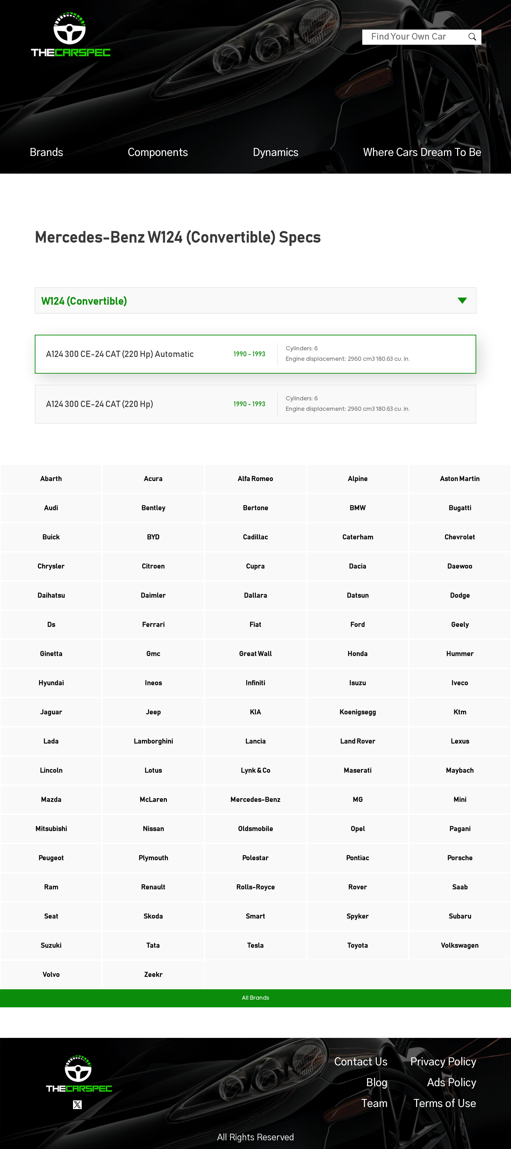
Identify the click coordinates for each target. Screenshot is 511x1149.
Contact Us (361, 1062)
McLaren (153, 799)
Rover (357, 887)
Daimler (153, 595)
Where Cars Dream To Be (422, 153)
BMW (358, 508)
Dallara (255, 595)
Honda (358, 653)
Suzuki (51, 945)
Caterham (357, 537)
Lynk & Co (255, 770)
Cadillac (255, 537)
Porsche (460, 858)
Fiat (255, 624)
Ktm (460, 712)
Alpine (358, 478)
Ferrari (153, 624)
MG (358, 799)
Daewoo (459, 566)
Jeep (153, 712)
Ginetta (51, 653)
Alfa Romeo (255, 478)
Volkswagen (460, 945)
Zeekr (153, 974)
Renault (153, 887)
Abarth (51, 478)
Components (158, 153)
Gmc (153, 653)
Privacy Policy (443, 1062)
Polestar (255, 858)
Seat (51, 916)
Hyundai (51, 683)
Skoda (153, 916)
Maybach (460, 770)
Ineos (153, 683)
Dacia (357, 566)
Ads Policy (451, 1083)
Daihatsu (51, 595)
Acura (153, 478)
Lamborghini (153, 741)
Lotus (153, 770)
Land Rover (357, 741)
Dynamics (276, 153)
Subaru (460, 916)
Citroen (153, 566)
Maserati (358, 770)
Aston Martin (460, 478)
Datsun (358, 595)
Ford (357, 624)
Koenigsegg (358, 712)
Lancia (255, 741)
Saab (460, 887)
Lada (51, 741)
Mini (460, 799)
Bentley (153, 508)
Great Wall (255, 653)
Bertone (255, 508)
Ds (51, 624)
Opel (358, 828)
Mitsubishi (51, 828)
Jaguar (51, 712)
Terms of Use (444, 1104)
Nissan (153, 828)
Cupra (255, 566)
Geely (460, 624)
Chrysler (51, 566)
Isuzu (357, 683)
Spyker (358, 916)
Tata (153, 945)
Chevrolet (460, 537)
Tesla (256, 945)
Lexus (460, 741)
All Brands (255, 998)
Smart (255, 916)
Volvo (51, 974)
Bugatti (460, 508)
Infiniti (255, 683)
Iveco (460, 683)
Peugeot (51, 858)
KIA (255, 712)
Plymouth (153, 858)
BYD (153, 537)
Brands (46, 153)
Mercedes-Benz (255, 799)
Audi (51, 508)
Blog (377, 1083)
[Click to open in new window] (77, 1104)
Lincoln (51, 770)
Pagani (460, 828)
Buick (51, 537)
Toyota (358, 945)
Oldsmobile (255, 828)
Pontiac (357, 858)
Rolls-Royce (255, 887)
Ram (51, 887)
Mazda (51, 799)
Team (374, 1104)
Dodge (460, 595)
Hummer (460, 653)
